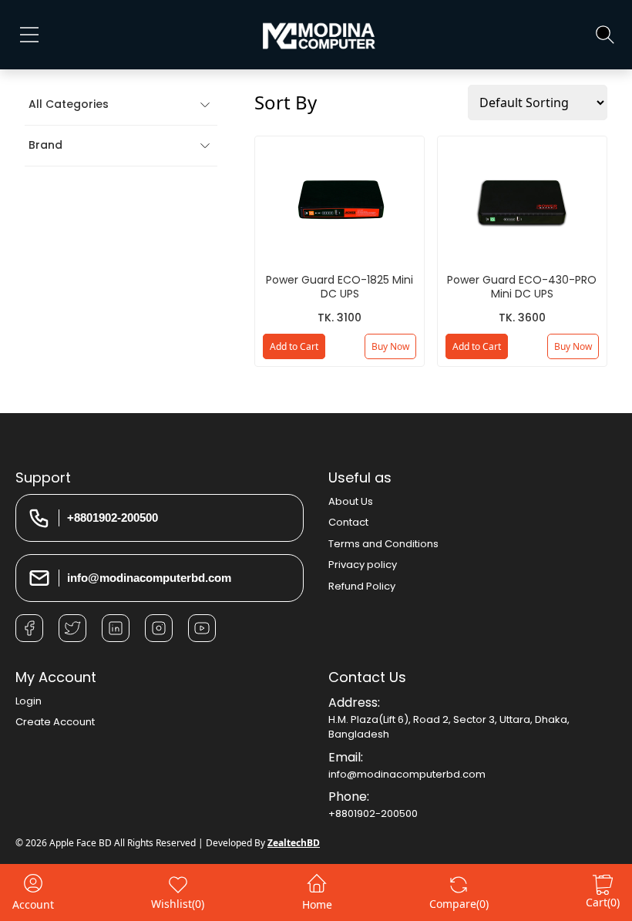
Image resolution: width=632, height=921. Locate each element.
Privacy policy (362, 564)
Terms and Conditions (383, 543)
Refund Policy (361, 586)
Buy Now (390, 346)
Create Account (55, 721)
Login (28, 701)
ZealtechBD (293, 842)
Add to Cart (294, 346)
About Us (350, 501)
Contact (348, 522)
